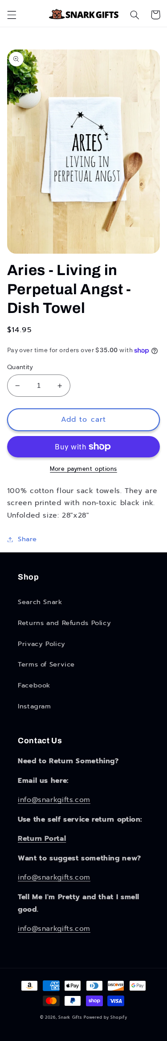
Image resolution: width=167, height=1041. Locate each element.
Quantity (20, 367)
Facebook (34, 685)
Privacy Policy (41, 644)
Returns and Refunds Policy (64, 623)
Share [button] (27, 539)
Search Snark (40, 602)
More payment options (83, 469)
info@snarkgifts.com (54, 799)
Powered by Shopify (105, 1017)
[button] (11, 14)
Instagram (34, 706)
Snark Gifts (69, 1017)
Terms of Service (46, 664)
